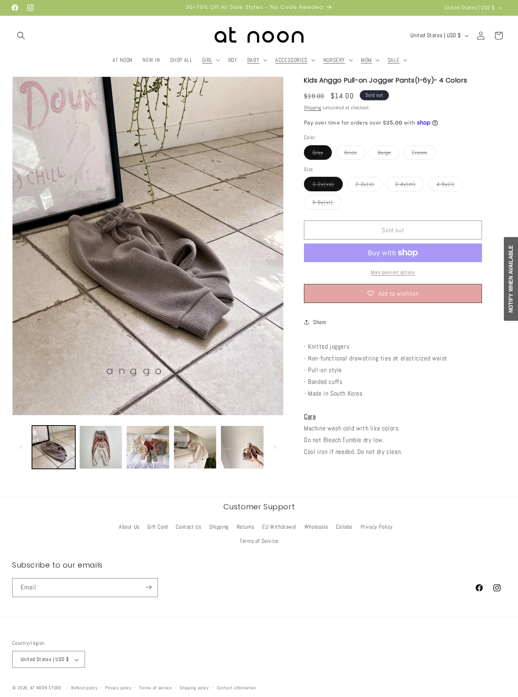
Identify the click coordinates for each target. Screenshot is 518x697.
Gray (322, 154)
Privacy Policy (377, 526)
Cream (424, 154)
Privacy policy (118, 688)
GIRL (207, 60)
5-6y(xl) (327, 204)
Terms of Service (259, 540)
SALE (393, 60)
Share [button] (319, 322)
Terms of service (155, 688)
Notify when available (511, 279)
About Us (129, 526)
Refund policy (84, 688)
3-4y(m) (409, 185)
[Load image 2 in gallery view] (101, 447)
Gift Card (157, 526)
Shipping (312, 107)
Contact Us (188, 526)
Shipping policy (194, 688)
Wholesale (316, 526)
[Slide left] (21, 447)
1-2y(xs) (327, 185)
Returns (246, 526)
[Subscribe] (148, 587)
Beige (388, 154)
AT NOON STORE (46, 688)
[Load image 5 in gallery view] (242, 447)
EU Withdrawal (279, 526)
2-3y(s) (369, 185)
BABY (253, 60)
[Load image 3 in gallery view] (148, 447)
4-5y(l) (450, 185)
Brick (354, 154)
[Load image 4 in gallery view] (195, 447)
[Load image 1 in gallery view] (53, 447)
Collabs (344, 526)
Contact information (236, 688)
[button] (21, 35)
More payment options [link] (393, 272)
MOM (366, 60)
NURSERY (334, 60)
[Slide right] (275, 447)
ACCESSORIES (291, 60)
